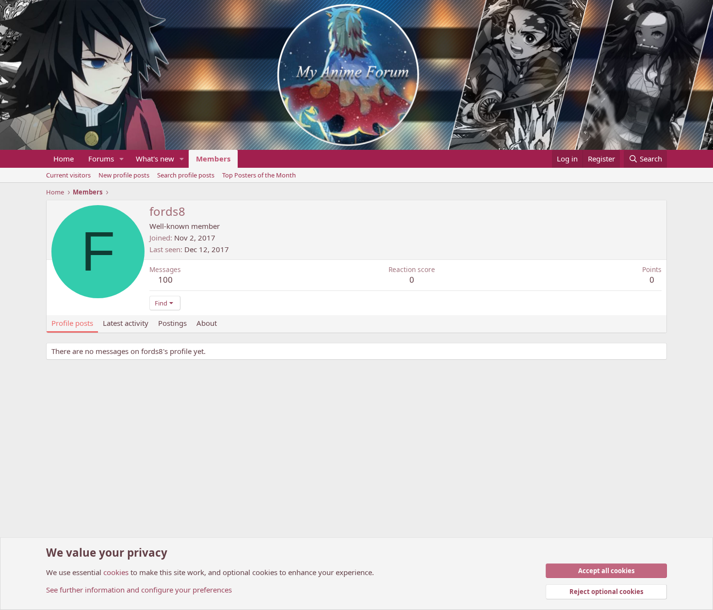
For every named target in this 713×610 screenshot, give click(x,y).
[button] (122, 159)
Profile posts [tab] (72, 323)
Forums (101, 158)
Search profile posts (185, 175)
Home (63, 158)
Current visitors (68, 175)
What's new (155, 158)
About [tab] (206, 323)
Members (213, 158)
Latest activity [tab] (125, 323)
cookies (116, 572)
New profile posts (123, 175)
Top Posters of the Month (259, 175)
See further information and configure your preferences (139, 589)
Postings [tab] (172, 323)
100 (165, 279)
